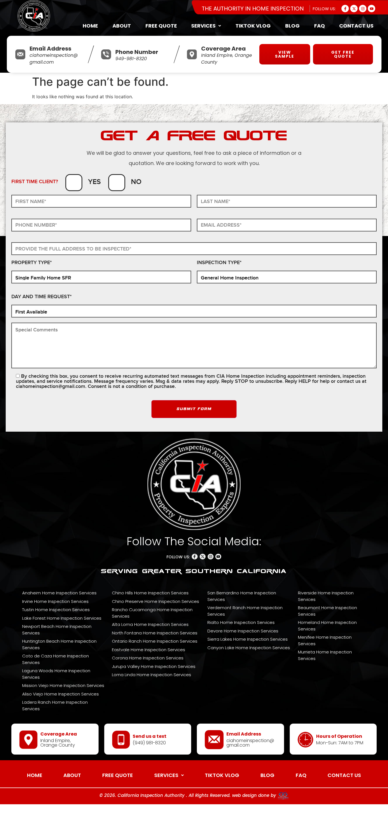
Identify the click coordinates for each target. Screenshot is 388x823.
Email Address (50, 49)
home (90, 25)
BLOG (292, 25)
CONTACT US (356, 25)
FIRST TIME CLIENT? (34, 182)
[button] (206, 26)
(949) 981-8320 (149, 743)
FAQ (319, 25)
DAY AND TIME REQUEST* (41, 297)
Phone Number (136, 52)
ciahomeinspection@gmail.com (50, 386)
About (121, 25)
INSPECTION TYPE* (219, 263)
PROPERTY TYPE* (31, 263)
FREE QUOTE (161, 25)
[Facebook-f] (345, 8)
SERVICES (203, 25)
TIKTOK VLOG (253, 25)
